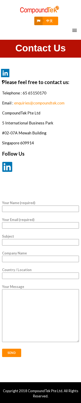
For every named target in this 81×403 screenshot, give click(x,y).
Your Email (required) (18, 220)
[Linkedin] (5, 73)
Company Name (14, 253)
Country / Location (17, 270)
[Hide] (2, 81)
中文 (49, 20)
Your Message (13, 287)
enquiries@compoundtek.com (39, 103)
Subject (8, 236)
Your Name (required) (18, 203)
